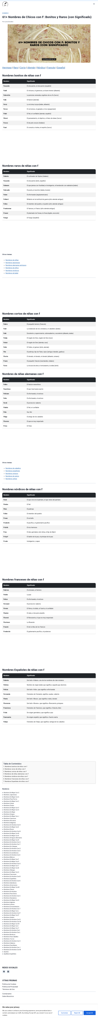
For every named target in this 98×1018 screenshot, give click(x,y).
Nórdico (41, 67)
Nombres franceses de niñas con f (17, 779)
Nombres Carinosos (10, 818)
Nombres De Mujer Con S (11, 810)
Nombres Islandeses (10, 883)
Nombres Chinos (9, 889)
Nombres (5, 13)
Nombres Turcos (9, 939)
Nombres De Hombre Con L (12, 932)
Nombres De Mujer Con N (11, 833)
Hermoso (7, 67)
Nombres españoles (13, 471)
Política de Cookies (9, 984)
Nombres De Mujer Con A (11, 797)
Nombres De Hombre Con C (12, 896)
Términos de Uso (8, 989)
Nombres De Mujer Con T (11, 865)
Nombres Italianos (9, 943)
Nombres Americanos (10, 885)
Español (61, 67)
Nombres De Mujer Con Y (11, 928)
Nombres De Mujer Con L (11, 911)
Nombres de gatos (12, 476)
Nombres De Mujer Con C (11, 801)
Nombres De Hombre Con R (12, 919)
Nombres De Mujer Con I (11, 926)
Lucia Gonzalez (9, 21)
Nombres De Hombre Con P (12, 913)
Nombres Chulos (9, 805)
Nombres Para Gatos (10, 893)
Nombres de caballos (13, 468)
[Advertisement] (49, 146)
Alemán (31, 67)
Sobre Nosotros (8, 996)
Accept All (89, 1013)
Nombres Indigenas (10, 822)
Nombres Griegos (9, 814)
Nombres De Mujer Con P (11, 915)
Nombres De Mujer (9, 812)
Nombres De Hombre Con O (12, 848)
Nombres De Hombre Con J (12, 947)
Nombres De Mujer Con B (11, 868)
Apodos (6, 952)
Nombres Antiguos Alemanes (13, 838)
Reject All (77, 1013)
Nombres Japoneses (10, 795)
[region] (49, 1011)
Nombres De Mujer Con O (11, 792)
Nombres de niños (12, 268)
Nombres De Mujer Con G (11, 872)
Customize (64, 1013)
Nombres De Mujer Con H (11, 900)
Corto (23, 67)
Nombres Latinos (9, 904)
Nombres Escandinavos (11, 853)
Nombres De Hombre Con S (12, 941)
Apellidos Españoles (10, 954)
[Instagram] (8, 971)
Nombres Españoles (10, 878)
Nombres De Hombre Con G (12, 863)
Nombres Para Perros (10, 799)
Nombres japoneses (13, 263)
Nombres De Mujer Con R (11, 840)
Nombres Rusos (9, 829)
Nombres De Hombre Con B (12, 876)
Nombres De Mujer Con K (11, 835)
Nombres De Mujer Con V (11, 807)
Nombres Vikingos (9, 870)
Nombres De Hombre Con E (12, 855)
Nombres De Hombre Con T (12, 908)
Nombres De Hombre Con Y (12, 844)
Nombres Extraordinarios (11, 906)
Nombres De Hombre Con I (12, 930)
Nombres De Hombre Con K (12, 881)
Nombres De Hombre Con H (12, 825)
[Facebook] (4, 971)
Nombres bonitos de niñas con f (16, 766)
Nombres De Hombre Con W (12, 921)
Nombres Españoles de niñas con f (17, 781)
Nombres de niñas (12, 260)
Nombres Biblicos (9, 857)
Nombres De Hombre (10, 891)
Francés (51, 67)
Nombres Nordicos (9, 934)
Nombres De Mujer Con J (11, 816)
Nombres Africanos (10, 820)
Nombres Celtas (9, 803)
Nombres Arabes (9, 917)
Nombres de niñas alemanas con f (17, 774)
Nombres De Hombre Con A (12, 842)
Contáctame (6, 994)
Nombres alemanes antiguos (16, 265)
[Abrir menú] (94, 3)
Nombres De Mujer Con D (11, 861)
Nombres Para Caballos (11, 936)
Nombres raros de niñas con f (15, 769)
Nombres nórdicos (12, 270)
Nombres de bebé (12, 273)
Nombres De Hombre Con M (12, 949)
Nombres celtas (11, 479)
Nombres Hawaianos (10, 898)
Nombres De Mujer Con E (11, 827)
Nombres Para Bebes (10, 945)
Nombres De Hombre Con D (12, 850)
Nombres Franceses (10, 874)
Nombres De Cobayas (10, 846)
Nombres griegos (12, 473)
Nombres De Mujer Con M (11, 887)
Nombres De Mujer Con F (11, 859)
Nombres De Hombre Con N (12, 831)
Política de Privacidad (10, 987)
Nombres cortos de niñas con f (16, 771)
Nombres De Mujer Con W (11, 924)
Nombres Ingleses (9, 902)
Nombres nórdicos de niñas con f (16, 776)
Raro (15, 67)
